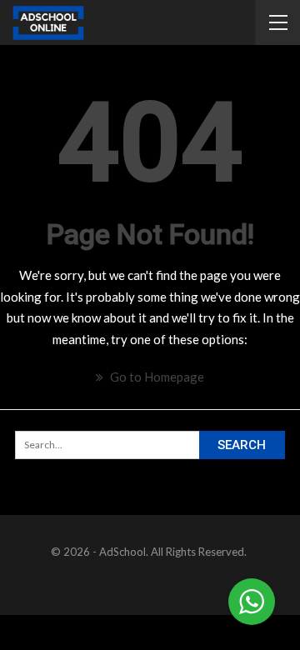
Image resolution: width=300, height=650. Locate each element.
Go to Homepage (156, 376)
